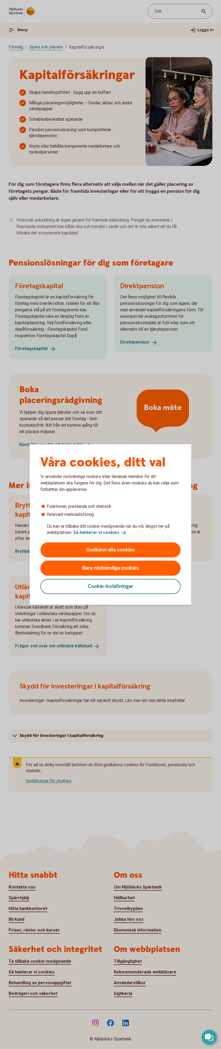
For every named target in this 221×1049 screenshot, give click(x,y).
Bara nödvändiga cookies (110, 568)
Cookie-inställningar (110, 586)
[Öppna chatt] (209, 1037)
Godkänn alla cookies (110, 549)
